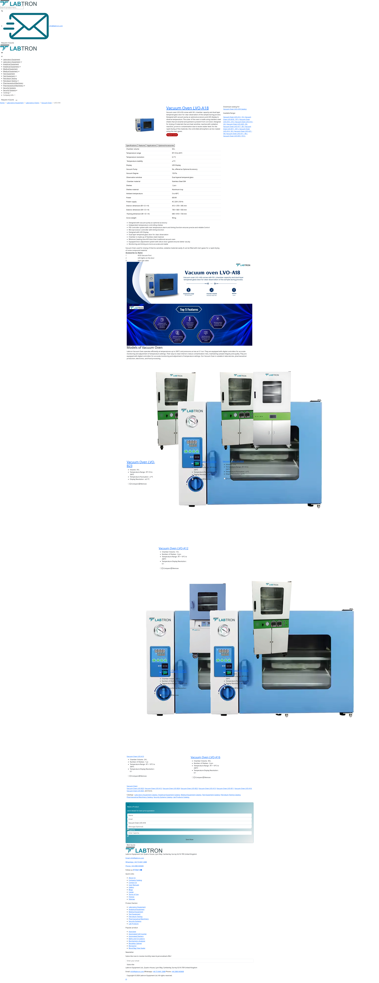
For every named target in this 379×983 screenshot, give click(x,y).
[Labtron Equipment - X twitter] (139, 872)
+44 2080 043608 (135, 868)
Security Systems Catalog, (163, 797)
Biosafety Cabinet (135, 946)
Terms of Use (134, 897)
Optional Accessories (166, 145)
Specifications (131, 145)
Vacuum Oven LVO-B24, (171, 788)
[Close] (2, 56)
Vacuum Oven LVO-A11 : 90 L (237, 134)
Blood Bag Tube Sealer (137, 950)
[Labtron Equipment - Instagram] (135, 872)
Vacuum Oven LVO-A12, (153, 788)
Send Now (189, 839)
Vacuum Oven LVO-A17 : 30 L (234, 126)
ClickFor (128, 846)
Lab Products (134, 926)
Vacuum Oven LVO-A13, (207, 788)
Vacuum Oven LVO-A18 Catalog (235, 109)
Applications (151, 145)
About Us (132, 880)
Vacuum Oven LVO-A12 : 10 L (234, 117)
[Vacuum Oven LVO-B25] (272, 619)
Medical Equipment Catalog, (191, 795)
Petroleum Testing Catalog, (231, 795)
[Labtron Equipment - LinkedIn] (137, 872)
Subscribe (130, 967)
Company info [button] (8, 95)
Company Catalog (135, 882)
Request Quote (172, 135)
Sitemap (132, 901)
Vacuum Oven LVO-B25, (135, 791)
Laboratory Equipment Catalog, (146, 795)
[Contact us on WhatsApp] (126, 982)
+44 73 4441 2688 (136, 864)
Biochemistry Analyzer (137, 943)
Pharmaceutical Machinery (13, 83)
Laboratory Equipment (11, 59)
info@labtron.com (56, 26)
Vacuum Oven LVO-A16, (243, 788)
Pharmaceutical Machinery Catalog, (140, 797)
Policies (131, 899)
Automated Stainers (136, 939)
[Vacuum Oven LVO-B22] (272, 410)
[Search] (2, 11)
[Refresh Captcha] (128, 836)
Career (131, 894)
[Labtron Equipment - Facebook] (133, 872)
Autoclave (132, 934)
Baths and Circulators (137, 941)
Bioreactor (133, 948)
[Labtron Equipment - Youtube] (141, 872)
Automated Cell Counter (138, 936)
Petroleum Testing (10, 78)
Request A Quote (7, 43)
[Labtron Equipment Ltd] (18, 3)
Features (142, 145)
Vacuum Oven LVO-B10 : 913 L (234, 136)
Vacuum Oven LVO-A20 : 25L (237, 124)
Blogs (131, 892)
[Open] (2, 53)
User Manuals (134, 887)
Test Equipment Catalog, (211, 795)
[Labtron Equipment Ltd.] (144, 852)
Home (2, 103)
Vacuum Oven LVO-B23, (135, 788)
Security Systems (9, 88)
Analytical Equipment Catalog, (169, 795)
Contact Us (133, 885)
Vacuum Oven (46, 103)
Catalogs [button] (6, 93)
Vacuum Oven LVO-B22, (189, 788)
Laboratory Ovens (32, 103)
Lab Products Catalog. (181, 797)
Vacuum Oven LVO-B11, (225, 788)
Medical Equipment (10, 69)
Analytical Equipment (11, 64)
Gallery (131, 890)
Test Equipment (9, 74)
